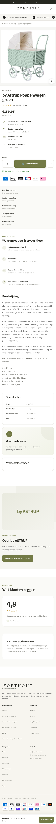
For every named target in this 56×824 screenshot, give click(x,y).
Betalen (4, 733)
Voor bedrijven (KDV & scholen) (12, 739)
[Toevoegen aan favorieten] (50, 164)
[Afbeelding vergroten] (51, 81)
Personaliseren (7, 780)
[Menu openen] (5, 9)
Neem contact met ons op (38, 755)
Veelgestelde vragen (9, 716)
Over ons (32, 710)
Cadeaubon (33, 727)
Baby (4, 752)
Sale (3, 786)
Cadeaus (5, 775)
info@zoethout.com (36, 752)
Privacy (33, 798)
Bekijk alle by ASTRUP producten (17, 558)
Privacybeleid (34, 733)
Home (4, 24)
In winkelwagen (46, 819)
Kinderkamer (6, 769)
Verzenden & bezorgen (9, 722)
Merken (32, 716)
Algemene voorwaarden (22, 798)
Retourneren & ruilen (9, 727)
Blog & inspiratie (35, 722)
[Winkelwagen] (51, 9)
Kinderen (5, 757)
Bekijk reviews (21, 105)
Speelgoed (5, 763)
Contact (4, 710)
